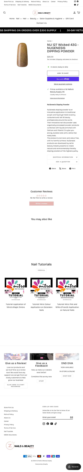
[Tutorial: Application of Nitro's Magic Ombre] (16, 289)
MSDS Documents (35, 5)
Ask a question (63, 162)
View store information (57, 98)
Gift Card (70, 18)
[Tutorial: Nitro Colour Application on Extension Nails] (41, 289)
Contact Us (41, 23)
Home (12, 18)
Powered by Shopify (41, 464)
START (41, 381)
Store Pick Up (8, 1)
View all (41, 270)
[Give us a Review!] (16, 356)
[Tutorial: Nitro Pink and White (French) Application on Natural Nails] (67, 289)
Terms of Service (10, 5)
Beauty (33, 18)
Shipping (59, 59)
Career (53, 1)
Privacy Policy (62, 1)
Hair (25, 18)
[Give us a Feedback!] (41, 356)
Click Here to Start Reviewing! (15, 385)
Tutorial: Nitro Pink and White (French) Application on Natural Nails (67, 307)
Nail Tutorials (22, 5)
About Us (46, 1)
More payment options (63, 84)
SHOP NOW (67, 376)
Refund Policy (36, 1)
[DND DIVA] (67, 356)
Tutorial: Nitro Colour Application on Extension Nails (41, 307)
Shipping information (63, 157)
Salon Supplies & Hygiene (51, 18)
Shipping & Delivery (22, 1)
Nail (18, 18)
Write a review (41, 203)
